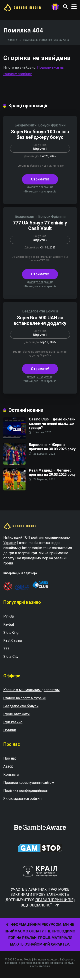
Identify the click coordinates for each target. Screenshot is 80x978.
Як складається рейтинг (23, 798)
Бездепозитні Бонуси (32, 125)
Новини (9, 730)
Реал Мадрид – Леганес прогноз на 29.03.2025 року (52, 472)
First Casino (12, 640)
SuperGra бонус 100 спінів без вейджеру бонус (40, 134)
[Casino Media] (22, 7)
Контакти (11, 774)
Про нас (9, 758)
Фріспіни (58, 125)
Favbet (8, 624)
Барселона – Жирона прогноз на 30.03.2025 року (52, 447)
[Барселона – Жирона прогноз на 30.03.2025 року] (14, 464)
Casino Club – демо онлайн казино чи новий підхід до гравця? (52, 423)
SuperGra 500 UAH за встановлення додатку (40, 320)
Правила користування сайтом (28, 782)
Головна (12, 40)
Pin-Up (8, 616)
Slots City (10, 656)
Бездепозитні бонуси (20, 706)
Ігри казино (12, 722)
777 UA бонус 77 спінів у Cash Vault (40, 225)
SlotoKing (10, 632)
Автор (8, 766)
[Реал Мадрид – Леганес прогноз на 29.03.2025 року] (14, 489)
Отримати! (40, 179)
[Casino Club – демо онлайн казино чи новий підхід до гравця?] (14, 438)
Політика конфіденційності (25, 790)
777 (6, 648)
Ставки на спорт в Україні (24, 698)
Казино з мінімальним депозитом (31, 690)
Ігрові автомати (16, 714)
